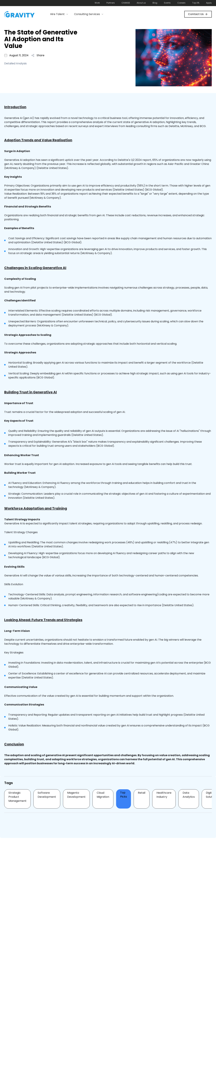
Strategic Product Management (17, 797)
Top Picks (123, 795)
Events (167, 2)
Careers (181, 2)
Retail (141, 793)
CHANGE (126, 2)
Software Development (47, 795)
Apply (209, 2)
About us (141, 2)
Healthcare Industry (163, 795)
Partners (110, 2)
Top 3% (195, 2)
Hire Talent (57, 14)
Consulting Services (87, 14)
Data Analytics (189, 795)
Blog (155, 2)
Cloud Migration (103, 795)
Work (97, 2)
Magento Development (76, 795)
